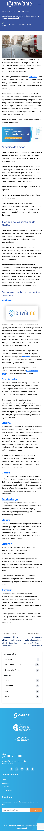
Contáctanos (7, 790)
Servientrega (10, 499)
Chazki (6, 472)
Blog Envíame (14, 11)
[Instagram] (17, 769)
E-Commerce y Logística (21, 664)
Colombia (21, 685)
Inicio (4, 11)
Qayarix (7, 590)
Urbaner (7, 543)
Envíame (33, 77)
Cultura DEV (21, 659)
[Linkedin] (22, 769)
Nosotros (5, 783)
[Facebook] (11, 769)
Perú (21, 696)
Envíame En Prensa (21, 670)
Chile (21, 680)
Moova (6, 520)
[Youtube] (27, 769)
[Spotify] (32, 769)
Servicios (5, 787)
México (21, 691)
